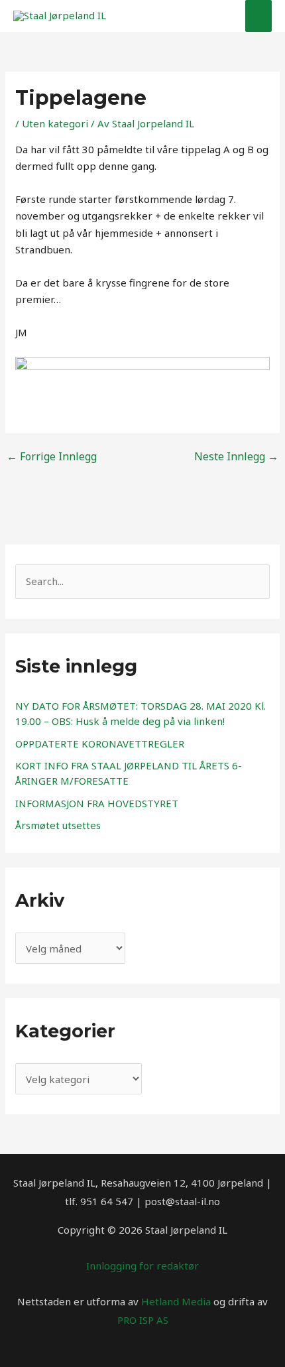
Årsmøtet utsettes (58, 825)
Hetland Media (176, 1301)
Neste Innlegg (236, 456)
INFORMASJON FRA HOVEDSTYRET (96, 803)
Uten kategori (55, 123)
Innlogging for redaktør (142, 1265)
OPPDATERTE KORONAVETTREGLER (99, 743)
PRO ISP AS (142, 1320)
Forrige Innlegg (52, 456)
